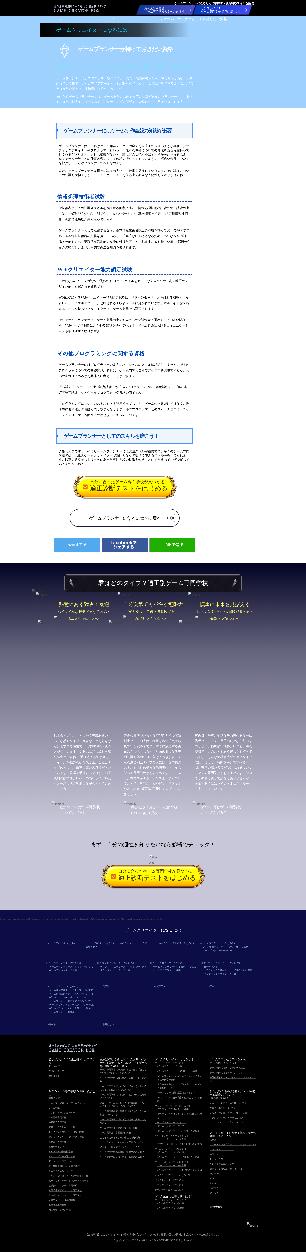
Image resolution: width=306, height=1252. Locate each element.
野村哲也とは (211, 966)
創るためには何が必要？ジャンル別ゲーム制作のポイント (233, 1093)
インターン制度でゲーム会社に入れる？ (120, 1147)
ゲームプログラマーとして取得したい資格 (175, 966)
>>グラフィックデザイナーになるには (220, 963)
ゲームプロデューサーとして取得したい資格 (225, 947)
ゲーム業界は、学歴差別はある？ (116, 1132)
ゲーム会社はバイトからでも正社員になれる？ (123, 1142)
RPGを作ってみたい (219, 1098)
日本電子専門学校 (57, 1117)
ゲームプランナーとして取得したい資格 (70, 1008)
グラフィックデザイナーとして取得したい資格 (228, 970)
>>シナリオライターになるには (99, 943)
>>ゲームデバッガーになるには (62, 943)
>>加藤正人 (159, 986)
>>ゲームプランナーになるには (62, 986)
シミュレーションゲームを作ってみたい (230, 1112)
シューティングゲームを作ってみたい (228, 1103)
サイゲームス (216, 1183)
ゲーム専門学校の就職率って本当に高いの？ (122, 1152)
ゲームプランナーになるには (169, 1063)
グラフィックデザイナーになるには (172, 1106)
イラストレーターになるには (169, 1180)
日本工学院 (54, 1108)
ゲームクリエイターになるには (153, 930)
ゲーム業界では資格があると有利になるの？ (122, 1157)
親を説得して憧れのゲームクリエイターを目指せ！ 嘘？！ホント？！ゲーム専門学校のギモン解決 (123, 1063)
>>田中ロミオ (214, 986)
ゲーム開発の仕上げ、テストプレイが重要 (71, 990)
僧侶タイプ (54, 1076)
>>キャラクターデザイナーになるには (176, 943)
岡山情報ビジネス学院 (60, 1210)
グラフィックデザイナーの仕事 (220, 974)
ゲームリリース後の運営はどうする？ (68, 997)
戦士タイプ (54, 1066)
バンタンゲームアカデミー (62, 1112)
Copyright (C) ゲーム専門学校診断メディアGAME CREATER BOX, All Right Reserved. (153, 1240)
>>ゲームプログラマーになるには (167, 963)
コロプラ (214, 1188)
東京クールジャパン (59, 1146)
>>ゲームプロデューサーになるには (218, 943)
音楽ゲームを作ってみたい (223, 1108)
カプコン (214, 1154)
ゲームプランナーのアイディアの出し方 (70, 1001)
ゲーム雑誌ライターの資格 (170, 1208)
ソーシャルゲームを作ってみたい (226, 1122)
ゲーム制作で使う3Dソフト (223, 1063)
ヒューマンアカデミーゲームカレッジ (67, 1103)
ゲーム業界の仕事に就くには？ (174, 1196)
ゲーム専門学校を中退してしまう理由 (119, 1127)
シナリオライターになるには (169, 1185)
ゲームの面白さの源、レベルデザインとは (71, 993)
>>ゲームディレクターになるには (63, 963)
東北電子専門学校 (57, 1141)
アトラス (214, 1193)
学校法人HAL (55, 1098)
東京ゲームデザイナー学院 (62, 1127)
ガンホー (214, 1173)
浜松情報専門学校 (57, 1205)
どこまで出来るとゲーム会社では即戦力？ (121, 1137)
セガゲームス (216, 1159)
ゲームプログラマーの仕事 (167, 970)
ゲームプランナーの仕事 (62, 1012)
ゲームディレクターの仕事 (63, 970)
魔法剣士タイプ (56, 1071)
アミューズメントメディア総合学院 (66, 1137)
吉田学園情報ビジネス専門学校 (64, 1166)
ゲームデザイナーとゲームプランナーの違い (72, 1004)
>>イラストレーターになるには (136, 943)
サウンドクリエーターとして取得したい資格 (123, 966)
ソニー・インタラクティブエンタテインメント (233, 1144)
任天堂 (213, 1139)
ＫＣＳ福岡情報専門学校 (61, 1151)
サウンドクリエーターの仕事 (115, 970)
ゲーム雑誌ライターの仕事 (170, 1203)
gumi (212, 1178)
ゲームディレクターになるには (170, 1149)
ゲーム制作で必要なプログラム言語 (227, 1067)
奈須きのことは (94, 947)
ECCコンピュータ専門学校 (62, 1156)
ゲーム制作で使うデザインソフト (226, 1072)
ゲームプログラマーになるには (170, 1122)
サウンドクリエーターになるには (171, 1135)
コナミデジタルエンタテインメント (227, 1168)
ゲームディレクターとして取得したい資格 (71, 966)
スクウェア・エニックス (222, 1149)
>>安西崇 (104, 986)
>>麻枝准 (51, 1024)
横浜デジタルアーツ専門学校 (63, 1185)
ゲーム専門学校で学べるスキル (229, 1059)
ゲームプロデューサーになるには (171, 1162)
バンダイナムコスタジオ (222, 1164)
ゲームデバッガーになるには (169, 1189)
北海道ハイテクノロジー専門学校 (65, 1195)
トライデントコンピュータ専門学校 (66, 1132)
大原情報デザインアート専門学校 (65, 1190)
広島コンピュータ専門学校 (62, 1200)
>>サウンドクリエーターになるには (115, 963)
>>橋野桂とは (107, 1024)
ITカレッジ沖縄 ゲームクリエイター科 (68, 1176)
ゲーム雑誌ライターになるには (170, 1200)
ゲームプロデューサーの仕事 (217, 950)
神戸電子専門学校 (57, 1122)
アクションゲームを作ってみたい (226, 1117)
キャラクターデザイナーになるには (172, 1175)
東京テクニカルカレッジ (61, 1171)
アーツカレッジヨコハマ (61, 1161)
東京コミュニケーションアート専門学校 (68, 1180)
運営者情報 (216, 1206)
